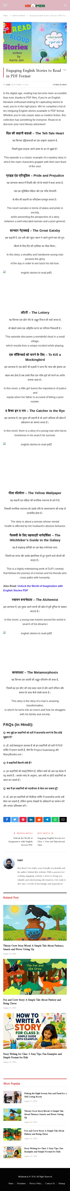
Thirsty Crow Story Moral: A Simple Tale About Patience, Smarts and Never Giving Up (33, 947)
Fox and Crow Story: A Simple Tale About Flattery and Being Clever (32, 1001)
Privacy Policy (35, 1182)
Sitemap (61, 1182)
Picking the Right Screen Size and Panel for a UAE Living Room (45, 1094)
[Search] (65, 5)
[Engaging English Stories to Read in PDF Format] (35, 43)
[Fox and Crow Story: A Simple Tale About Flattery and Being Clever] (35, 977)
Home (10, 1182)
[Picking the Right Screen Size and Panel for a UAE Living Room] (12, 1097)
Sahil (8, 84)
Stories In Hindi (60, 84)
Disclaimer (21, 1182)
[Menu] (5, 5)
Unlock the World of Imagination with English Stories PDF (20, 841)
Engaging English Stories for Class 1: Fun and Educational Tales (51, 841)
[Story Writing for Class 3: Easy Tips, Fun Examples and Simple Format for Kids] (35, 1031)
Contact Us (50, 1182)
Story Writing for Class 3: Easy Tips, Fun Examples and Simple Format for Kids (32, 1055)
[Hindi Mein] (35, 5)
